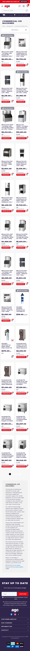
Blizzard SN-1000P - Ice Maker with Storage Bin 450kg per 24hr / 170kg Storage (7, 54)
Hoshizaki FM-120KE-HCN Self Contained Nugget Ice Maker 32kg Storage (7, 455)
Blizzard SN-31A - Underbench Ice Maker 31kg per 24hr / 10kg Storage (21, 200)
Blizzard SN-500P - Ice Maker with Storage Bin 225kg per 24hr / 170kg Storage (22, 237)
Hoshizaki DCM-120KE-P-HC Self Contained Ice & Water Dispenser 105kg (21, 346)
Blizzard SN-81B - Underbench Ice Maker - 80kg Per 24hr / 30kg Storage (7, 310)
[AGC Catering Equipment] (7, 6)
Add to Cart (12, 174)
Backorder (26, 64)
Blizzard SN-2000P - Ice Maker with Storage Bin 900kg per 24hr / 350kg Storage (22, 127)
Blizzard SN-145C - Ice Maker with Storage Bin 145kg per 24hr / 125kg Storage (22, 91)
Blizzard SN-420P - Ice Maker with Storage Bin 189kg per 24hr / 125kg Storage (7, 237)
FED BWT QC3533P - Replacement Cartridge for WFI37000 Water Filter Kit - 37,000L (22, 310)
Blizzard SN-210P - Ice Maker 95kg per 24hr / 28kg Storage (7, 163)
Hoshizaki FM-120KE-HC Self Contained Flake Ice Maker (21, 419)
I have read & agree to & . (16, 598)
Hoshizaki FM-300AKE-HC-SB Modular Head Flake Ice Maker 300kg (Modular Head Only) (21, 456)
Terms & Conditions (18, 597)
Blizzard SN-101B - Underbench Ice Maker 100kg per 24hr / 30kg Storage (22, 54)
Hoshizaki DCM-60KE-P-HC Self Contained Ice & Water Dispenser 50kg (7, 383)
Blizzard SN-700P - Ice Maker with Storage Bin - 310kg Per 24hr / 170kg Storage (7, 273)
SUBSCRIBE (22, 594)
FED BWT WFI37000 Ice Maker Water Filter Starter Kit (7, 346)
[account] (24, 6)
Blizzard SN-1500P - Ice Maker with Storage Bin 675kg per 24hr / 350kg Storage (7, 127)
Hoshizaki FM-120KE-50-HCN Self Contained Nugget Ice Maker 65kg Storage (7, 419)
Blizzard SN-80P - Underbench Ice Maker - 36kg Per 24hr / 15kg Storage (22, 273)
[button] (27, 6)
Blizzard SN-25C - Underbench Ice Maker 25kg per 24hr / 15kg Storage (21, 164)
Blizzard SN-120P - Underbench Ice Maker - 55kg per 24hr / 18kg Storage (7, 91)
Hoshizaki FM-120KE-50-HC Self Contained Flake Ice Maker (21, 382)
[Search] (27, 11)
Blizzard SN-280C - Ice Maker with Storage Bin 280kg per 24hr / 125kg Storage (7, 200)
